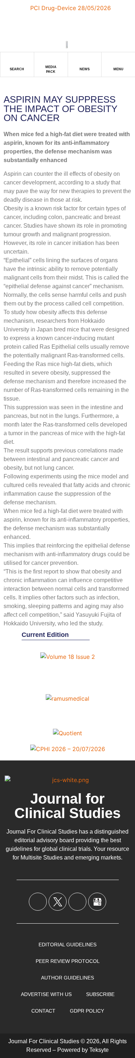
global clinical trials (66, 849)
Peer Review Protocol (68, 961)
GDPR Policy (87, 1011)
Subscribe (100, 994)
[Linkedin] (77, 902)
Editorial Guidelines (67, 944)
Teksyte (99, 1050)
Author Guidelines (67, 978)
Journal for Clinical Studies (67, 806)
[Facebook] (38, 902)
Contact (43, 1011)
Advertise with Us (46, 994)
